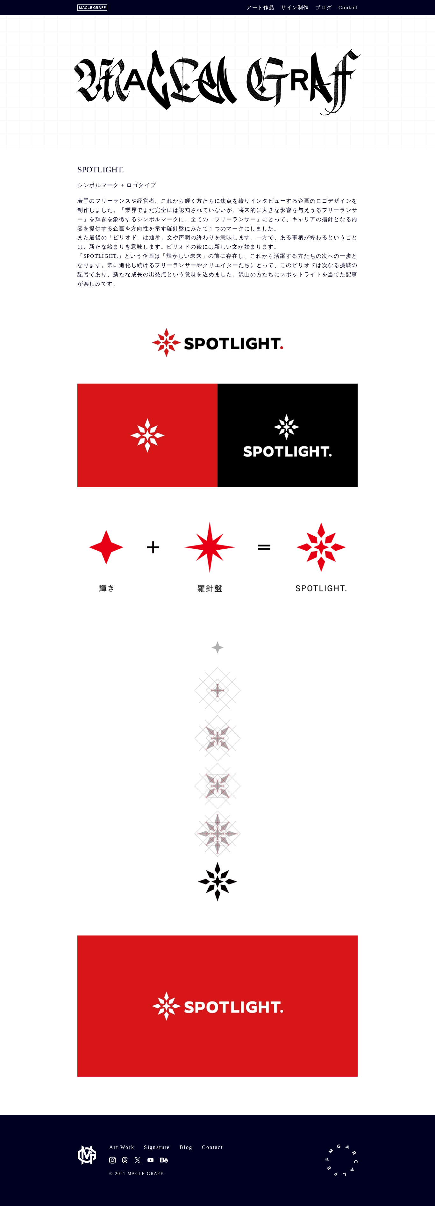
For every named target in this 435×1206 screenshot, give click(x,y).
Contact (348, 7)
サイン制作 (295, 7)
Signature (157, 1147)
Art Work (121, 1147)
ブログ (323, 7)
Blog (186, 1147)
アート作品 (260, 7)
